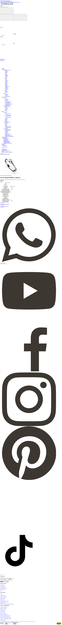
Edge (6, 73)
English (3, 35)
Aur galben (6, 99)
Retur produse (2, 599)
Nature (6, 89)
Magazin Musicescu (6, 141)
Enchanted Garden (7, 130)
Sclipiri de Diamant (8, 129)
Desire (6, 81)
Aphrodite (6, 108)
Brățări (6, 116)
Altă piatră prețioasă (8, 126)
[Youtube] (29, 318)
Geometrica (6, 132)
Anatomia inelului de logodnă (4, 206)
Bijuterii (3, 111)
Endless (6, 85)
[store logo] (7, 4)
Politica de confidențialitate (4, 614)
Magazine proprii (2, 586)
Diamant (6, 122)
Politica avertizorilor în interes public (5, 615)
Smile (6, 83)
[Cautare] (7, 10)
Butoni (6, 120)
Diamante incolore (7, 104)
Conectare (1, 60)
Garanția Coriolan (2, 595)
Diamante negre (7, 105)
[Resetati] (7, 17)
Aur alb (6, 94)
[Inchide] (20, 17)
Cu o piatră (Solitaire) (8, 101)
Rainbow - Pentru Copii (8, 135)
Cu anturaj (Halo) (7, 102)
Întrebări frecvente (2, 598)
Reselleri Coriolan (2, 589)
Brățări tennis (9, 117)
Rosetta (6, 131)
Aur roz (6, 95)
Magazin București (6, 138)
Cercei (6, 114)
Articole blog (2, 202)
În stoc (4, 93)
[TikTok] (19, 567)
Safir (6, 124)
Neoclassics (7, 88)
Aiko (6, 109)
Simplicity (6, 80)
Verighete (3, 69)
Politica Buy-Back (2, 611)
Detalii (1, 181)
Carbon (6, 72)
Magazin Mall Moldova (7, 140)
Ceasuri (6, 118)
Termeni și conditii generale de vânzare (5, 617)
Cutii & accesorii (4, 145)
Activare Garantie (2, 59)
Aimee (6, 107)
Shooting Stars (7, 86)
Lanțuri (6, 121)
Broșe (6, 119)
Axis (6, 92)
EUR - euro (3, 44)
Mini (6, 90)
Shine (6, 82)
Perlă (6, 125)
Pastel (6, 77)
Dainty (6, 133)
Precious (6, 87)
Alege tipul (5, 112)
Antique (6, 71)
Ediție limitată (7, 134)
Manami (6, 110)
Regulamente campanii (3, 608)
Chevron (6, 91)
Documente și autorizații (3, 607)
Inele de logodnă (4, 149)
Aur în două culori (7, 96)
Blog (2, 147)
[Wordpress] (29, 533)
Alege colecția (6, 128)
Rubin (6, 123)
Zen (5, 79)
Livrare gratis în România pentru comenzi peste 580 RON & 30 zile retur (10, 2)
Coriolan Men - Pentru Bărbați (9, 136)
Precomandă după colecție (7, 106)
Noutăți (3, 68)
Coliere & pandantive (8, 115)
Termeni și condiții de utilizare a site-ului (5, 618)
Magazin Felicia (6, 139)
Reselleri (3, 144)
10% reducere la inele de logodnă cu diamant (6, 1)
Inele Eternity (9, 113)
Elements (6, 84)
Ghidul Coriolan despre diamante (4, 204)
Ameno (6, 70)
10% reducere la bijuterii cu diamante (5, 0)
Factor (6, 74)
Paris (6, 76)
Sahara (6, 78)
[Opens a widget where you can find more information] (59, 623)
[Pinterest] (29, 479)
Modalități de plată (2, 602)
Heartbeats (6, 75)
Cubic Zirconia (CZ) (8, 127)
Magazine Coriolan (4, 137)
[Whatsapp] (29, 261)
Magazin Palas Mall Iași (7, 142)
